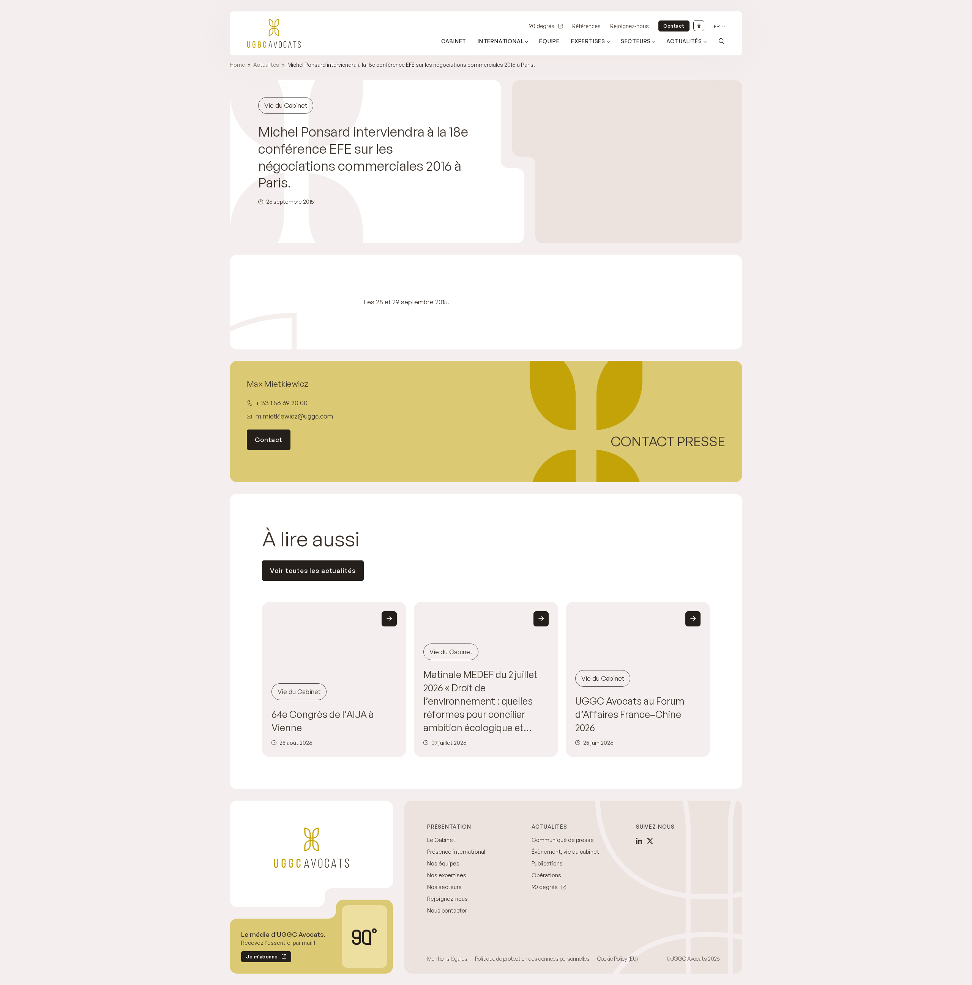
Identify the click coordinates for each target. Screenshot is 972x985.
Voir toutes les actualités (313, 570)
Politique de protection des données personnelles (532, 958)
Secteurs (636, 41)
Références (586, 26)
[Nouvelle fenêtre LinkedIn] (639, 841)
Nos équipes (443, 863)
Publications (547, 863)
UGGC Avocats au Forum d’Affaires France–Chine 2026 (630, 714)
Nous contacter (447, 910)
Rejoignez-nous (629, 26)
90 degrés (541, 26)
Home (237, 64)
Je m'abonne (259, 958)
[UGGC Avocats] (274, 33)
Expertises (588, 41)
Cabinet (454, 41)
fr (717, 26)
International (501, 41)
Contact (674, 26)
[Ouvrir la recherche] (721, 41)
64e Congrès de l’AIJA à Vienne (322, 720)
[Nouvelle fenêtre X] (650, 841)
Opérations (546, 875)
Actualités (684, 41)
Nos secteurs (444, 887)
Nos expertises (446, 875)
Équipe (549, 41)
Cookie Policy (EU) (617, 958)
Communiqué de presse (563, 839)
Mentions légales (447, 958)
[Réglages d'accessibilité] (698, 25)
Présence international (456, 851)
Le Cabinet (441, 839)
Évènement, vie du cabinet (565, 851)
